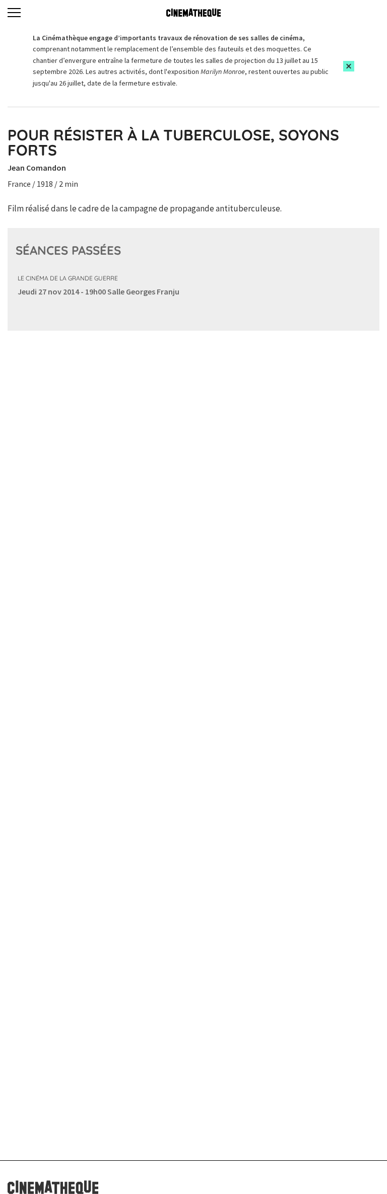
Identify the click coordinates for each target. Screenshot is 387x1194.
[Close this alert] (348, 66)
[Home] (193, 13)
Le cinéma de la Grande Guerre (68, 278)
